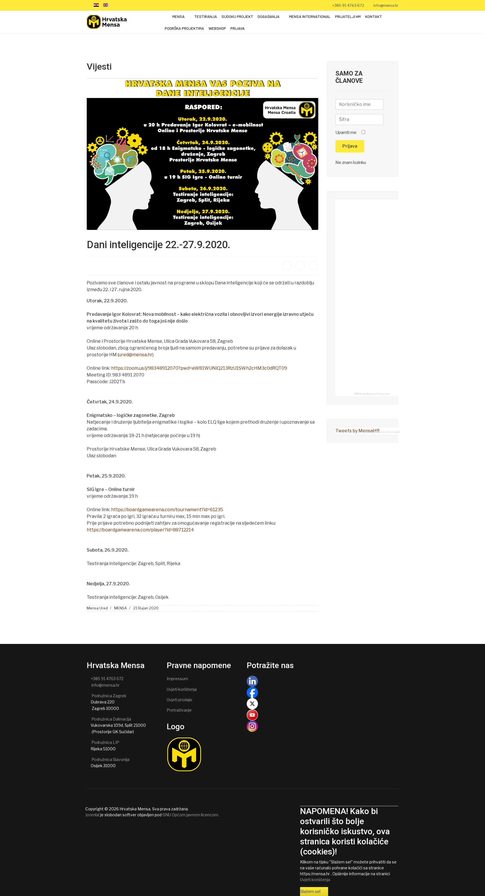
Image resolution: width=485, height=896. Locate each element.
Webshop (217, 28)
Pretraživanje (179, 710)
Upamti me (345, 132)
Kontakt (373, 16)
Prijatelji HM (348, 16)
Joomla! (92, 814)
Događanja (269, 16)
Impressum (177, 678)
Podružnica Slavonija (110, 759)
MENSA (120, 608)
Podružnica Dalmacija (111, 719)
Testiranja (205, 16)
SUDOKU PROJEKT (237, 16)
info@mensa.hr (386, 5)
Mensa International (310, 16)
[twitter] (120, 5)
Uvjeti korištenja (182, 689)
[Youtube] (127, 5)
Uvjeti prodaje (179, 699)
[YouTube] (322, 715)
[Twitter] (300, 265)
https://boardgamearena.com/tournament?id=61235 (167, 509)
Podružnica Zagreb (108, 695)
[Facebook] (287, 265)
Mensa (178, 16)
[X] (322, 703)
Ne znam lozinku (350, 162)
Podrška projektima (184, 28)
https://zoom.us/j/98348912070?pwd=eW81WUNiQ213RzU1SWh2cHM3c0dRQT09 (199, 368)
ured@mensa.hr (135, 354)
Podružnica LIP (105, 742)
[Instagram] (141, 5)
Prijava (237, 28)
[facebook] (113, 5)
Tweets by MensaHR (357, 430)
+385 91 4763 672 (348, 5)
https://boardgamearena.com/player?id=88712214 (140, 529)
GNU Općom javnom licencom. (191, 814)
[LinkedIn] (134, 5)
